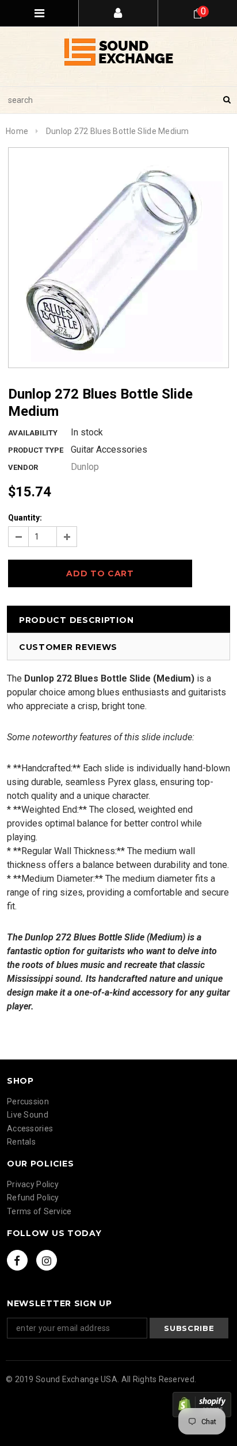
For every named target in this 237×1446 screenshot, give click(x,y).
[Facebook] (17, 1260)
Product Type (35, 450)
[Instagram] (46, 1260)
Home (17, 131)
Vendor (23, 467)
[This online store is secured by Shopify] (202, 1404)
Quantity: (25, 517)
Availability (33, 433)
